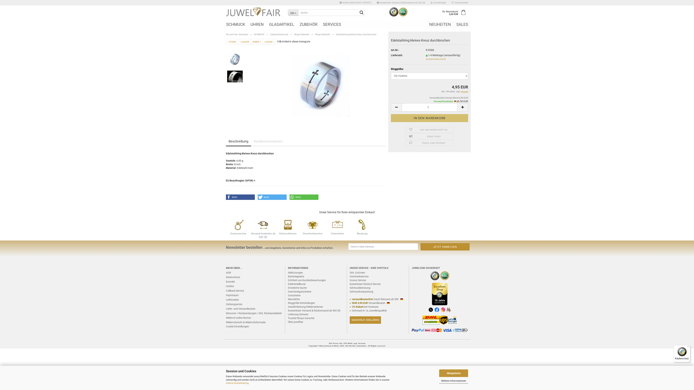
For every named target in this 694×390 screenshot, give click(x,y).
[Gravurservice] (238, 224)
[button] (240, 197)
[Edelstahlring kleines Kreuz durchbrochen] (321, 85)
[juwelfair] (254, 11)
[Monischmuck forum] (448, 309)
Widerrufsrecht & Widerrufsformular (246, 322)
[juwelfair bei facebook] (437, 309)
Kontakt (230, 281)
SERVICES (332, 24)
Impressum (232, 295)
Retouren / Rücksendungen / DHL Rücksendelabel (254, 313)
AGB (228, 272)
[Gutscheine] (337, 224)
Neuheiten (440, 24)
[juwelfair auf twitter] (431, 309)
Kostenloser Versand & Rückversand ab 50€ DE (402, 2)
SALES (462, 24)
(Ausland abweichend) (436, 59)
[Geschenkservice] (312, 224)
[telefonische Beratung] (362, 224)
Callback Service (235, 290)
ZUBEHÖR (309, 24)
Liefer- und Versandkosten (240, 308)
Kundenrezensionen (268, 141)
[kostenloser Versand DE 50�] (263, 224)
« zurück (244, 41)
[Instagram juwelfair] (443, 309)
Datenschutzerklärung (237, 383)
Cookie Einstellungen (237, 326)
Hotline (230, 286)
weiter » (256, 41)
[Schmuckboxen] (287, 224)
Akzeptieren (454, 373)
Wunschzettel (461, 2)
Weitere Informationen (453, 380)
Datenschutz (233, 277)
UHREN (257, 24)
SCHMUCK (235, 24)
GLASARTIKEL (281, 24)
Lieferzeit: (397, 55)
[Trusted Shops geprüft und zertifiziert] (435, 275)
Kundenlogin (439, 2)
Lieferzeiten (232, 299)
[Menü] (688, 347)
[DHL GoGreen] (431, 319)
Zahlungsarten (234, 304)
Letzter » (269, 41)
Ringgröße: (397, 69)
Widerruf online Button (238, 317)
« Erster (232, 41)
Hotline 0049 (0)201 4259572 (356, 2)
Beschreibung (238, 141)
